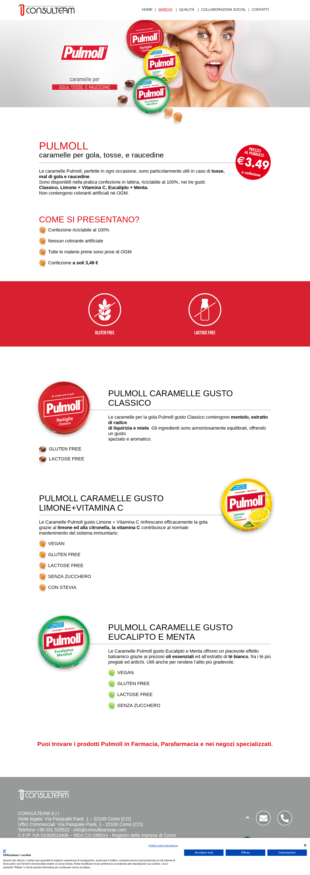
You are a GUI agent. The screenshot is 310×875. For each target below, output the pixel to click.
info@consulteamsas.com (100, 829)
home (147, 10)
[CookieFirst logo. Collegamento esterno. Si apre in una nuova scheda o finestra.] (4, 851)
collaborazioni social (223, 10)
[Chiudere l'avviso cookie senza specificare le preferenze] (305, 845)
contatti (260, 10)
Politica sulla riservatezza (163, 845)
